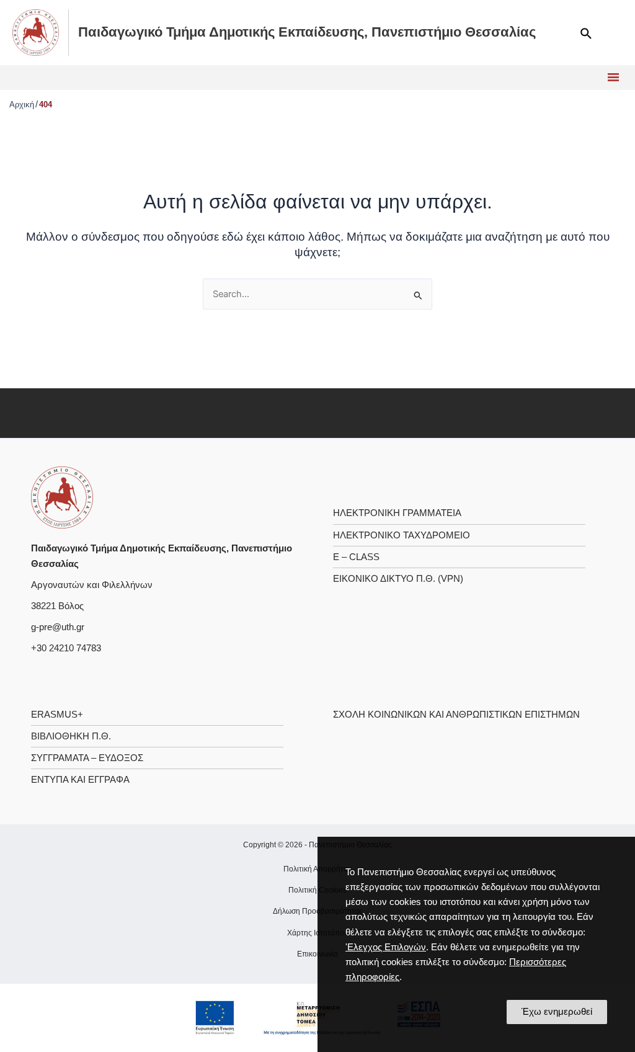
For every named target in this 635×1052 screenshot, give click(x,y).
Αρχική (21, 104)
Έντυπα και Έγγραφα (80, 780)
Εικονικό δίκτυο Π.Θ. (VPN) (398, 579)
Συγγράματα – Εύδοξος (87, 758)
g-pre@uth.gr (57, 627)
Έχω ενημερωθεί (557, 1012)
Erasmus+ (57, 715)
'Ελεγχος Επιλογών (385, 947)
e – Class (356, 557)
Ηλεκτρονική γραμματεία (397, 513)
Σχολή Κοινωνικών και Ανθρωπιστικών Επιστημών (456, 715)
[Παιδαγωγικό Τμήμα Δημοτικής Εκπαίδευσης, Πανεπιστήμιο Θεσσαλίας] (62, 497)
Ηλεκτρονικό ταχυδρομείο (401, 535)
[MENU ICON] (612, 77)
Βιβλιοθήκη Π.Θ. (71, 736)
